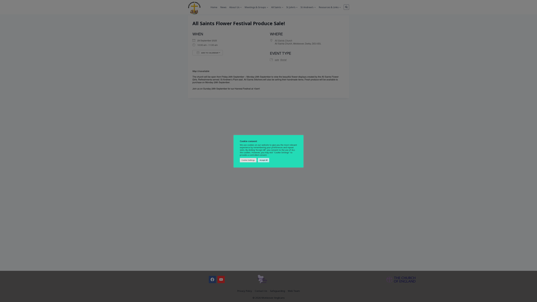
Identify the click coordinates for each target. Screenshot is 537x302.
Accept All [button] (264, 160)
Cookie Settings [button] (248, 160)
